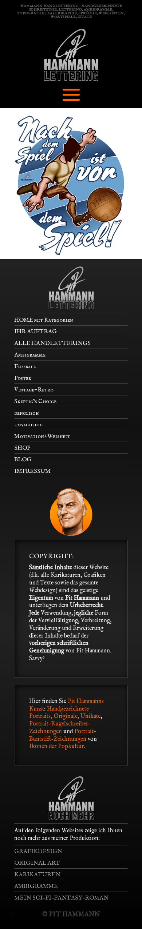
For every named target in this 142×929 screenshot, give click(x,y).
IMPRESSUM (32, 471)
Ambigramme (30, 355)
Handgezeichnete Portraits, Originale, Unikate (64, 712)
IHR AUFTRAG (35, 331)
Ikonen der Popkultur (56, 746)
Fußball (25, 366)
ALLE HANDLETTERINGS (52, 343)
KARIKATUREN (37, 874)
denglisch (26, 413)
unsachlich (28, 425)
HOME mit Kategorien (43, 320)
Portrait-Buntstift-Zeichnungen (62, 735)
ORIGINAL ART (37, 863)
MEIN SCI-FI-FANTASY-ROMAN (61, 898)
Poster (22, 378)
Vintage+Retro (34, 390)
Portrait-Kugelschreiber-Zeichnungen (60, 727)
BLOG (22, 459)
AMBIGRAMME (36, 886)
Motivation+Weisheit (42, 436)
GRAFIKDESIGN (38, 851)
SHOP (22, 448)
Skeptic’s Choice (35, 401)
